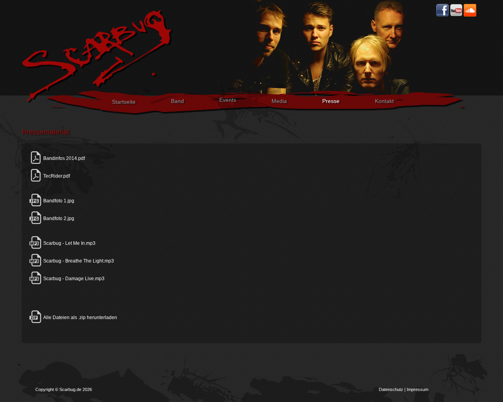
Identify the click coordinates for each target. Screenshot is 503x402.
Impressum (417, 389)
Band (177, 101)
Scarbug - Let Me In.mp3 (68, 243)
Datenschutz (391, 389)
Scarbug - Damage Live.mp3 (73, 278)
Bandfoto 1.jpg (58, 201)
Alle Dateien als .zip (64, 317)
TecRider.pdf (56, 176)
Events (227, 100)
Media (279, 101)
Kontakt (384, 101)
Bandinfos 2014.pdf (63, 158)
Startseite (124, 102)
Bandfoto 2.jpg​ (58, 218)
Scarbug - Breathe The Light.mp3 (78, 261)
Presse (331, 101)
